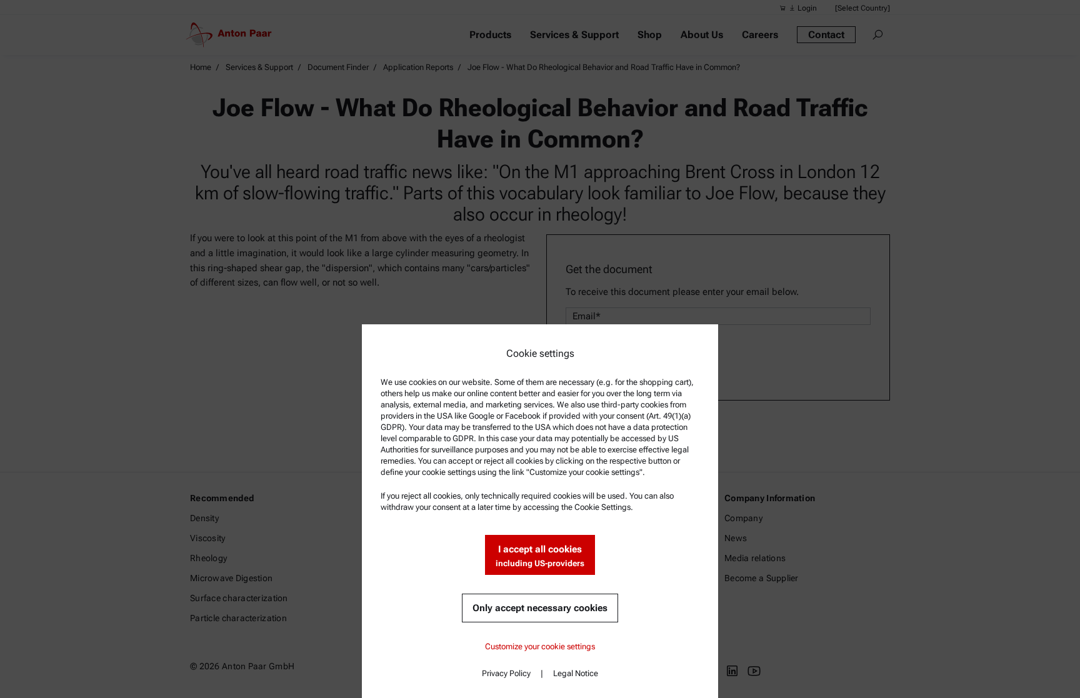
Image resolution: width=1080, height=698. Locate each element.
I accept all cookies (540, 556)
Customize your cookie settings (540, 646)
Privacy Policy (506, 673)
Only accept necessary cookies (540, 608)
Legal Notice (575, 673)
